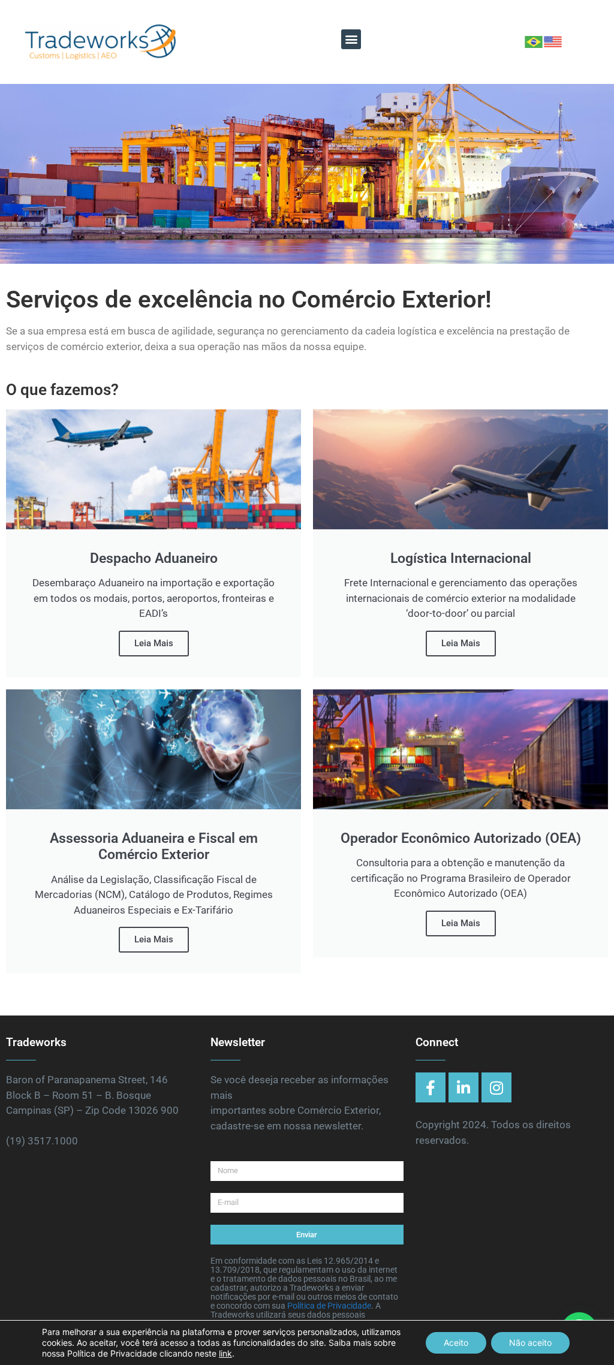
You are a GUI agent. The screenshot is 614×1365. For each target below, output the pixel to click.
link (225, 1353)
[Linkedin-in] (463, 1087)
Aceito (456, 1342)
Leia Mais (153, 643)
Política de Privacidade (329, 1305)
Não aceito (530, 1342)
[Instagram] (496, 1087)
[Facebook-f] (431, 1087)
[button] (351, 39)
